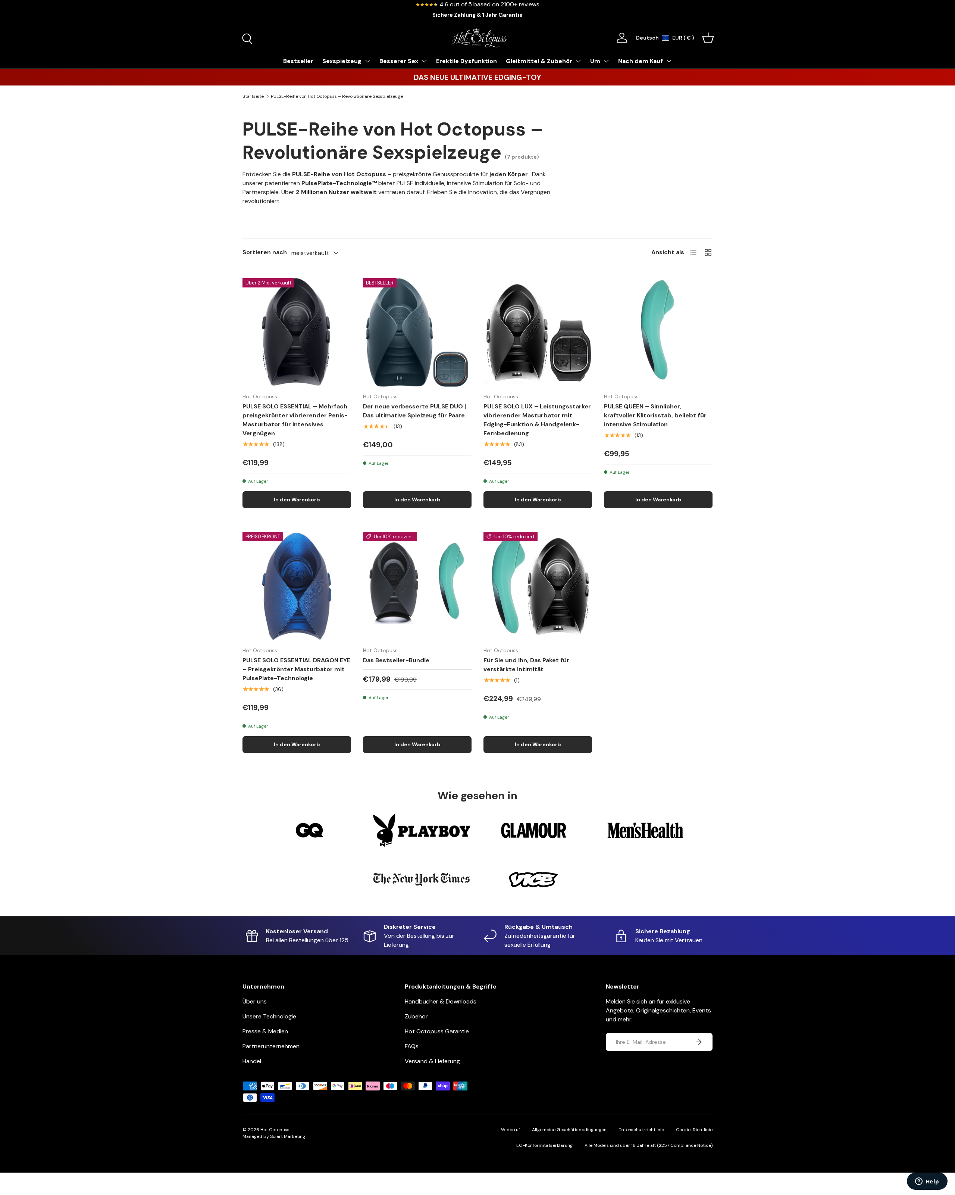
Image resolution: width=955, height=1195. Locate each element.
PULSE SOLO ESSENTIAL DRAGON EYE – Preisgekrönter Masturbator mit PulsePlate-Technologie (296, 669)
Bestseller (298, 61)
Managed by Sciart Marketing (273, 1136)
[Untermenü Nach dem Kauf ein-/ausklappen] (668, 60)
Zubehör (416, 1016)
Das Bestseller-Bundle (396, 660)
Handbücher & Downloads (440, 1001)
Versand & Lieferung (432, 1061)
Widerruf (510, 1130)
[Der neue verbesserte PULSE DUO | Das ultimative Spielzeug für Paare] (417, 332)
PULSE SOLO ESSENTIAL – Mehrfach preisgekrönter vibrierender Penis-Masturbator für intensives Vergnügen (295, 419)
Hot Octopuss (274, 1130)
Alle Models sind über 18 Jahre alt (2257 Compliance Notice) (649, 1145)
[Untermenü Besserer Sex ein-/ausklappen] (424, 60)
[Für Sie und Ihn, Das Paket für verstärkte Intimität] (537, 586)
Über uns (254, 1001)
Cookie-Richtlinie (694, 1130)
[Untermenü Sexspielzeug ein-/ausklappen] (367, 60)
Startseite (253, 96)
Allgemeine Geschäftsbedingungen (569, 1130)
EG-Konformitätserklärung (544, 1145)
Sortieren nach (264, 252)
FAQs (412, 1046)
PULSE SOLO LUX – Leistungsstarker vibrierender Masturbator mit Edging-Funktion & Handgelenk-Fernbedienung (537, 419)
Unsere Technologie (269, 1016)
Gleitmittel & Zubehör (539, 61)
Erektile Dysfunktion (466, 61)
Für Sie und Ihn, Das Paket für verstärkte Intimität (526, 664)
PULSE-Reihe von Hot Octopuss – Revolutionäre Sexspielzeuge (337, 96)
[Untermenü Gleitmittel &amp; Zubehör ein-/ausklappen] (578, 60)
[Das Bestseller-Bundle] (417, 586)
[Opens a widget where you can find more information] (927, 1182)
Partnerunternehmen (271, 1046)
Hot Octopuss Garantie (437, 1031)
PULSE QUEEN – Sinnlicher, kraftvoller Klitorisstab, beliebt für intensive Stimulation (655, 415)
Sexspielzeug (341, 61)
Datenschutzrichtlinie (641, 1130)
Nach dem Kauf (640, 61)
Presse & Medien (265, 1031)
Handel (251, 1061)
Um (595, 61)
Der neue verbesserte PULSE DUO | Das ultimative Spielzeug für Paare (414, 410)
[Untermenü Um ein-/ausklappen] (606, 60)
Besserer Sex (398, 61)
